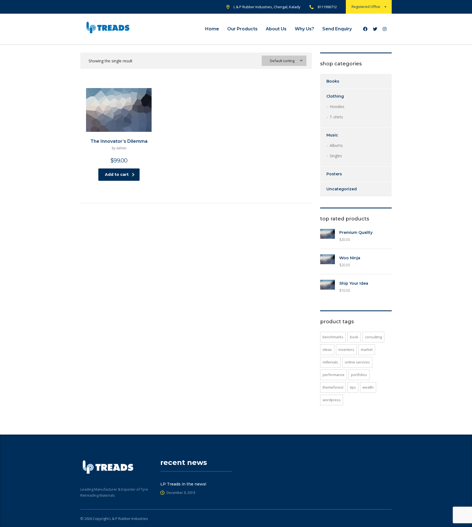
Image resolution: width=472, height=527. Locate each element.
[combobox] (284, 61)
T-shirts (336, 117)
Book (354, 336)
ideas (327, 349)
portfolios (359, 374)
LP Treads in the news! (183, 484)
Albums (336, 145)
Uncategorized (341, 189)
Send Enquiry (337, 28)
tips (353, 387)
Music (332, 135)
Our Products (242, 28)
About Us (276, 28)
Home (212, 28)
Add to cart (117, 174)
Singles (336, 155)
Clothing (335, 96)
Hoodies (337, 106)
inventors (346, 349)
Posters (334, 173)
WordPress (332, 399)
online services (357, 362)
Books (332, 81)
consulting (373, 336)
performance (333, 374)
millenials (330, 362)
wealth (368, 387)
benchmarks (333, 336)
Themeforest (333, 387)
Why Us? (304, 28)
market (367, 349)
